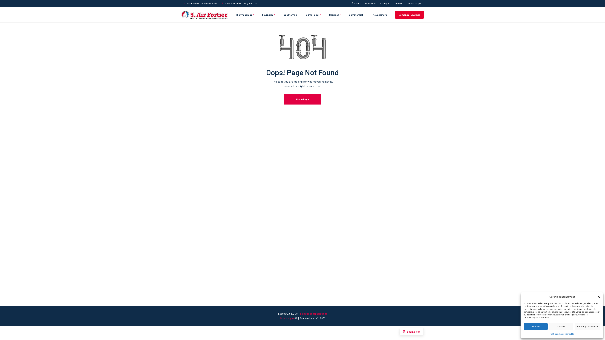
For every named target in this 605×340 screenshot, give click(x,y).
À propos (356, 3)
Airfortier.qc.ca (287, 318)
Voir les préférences (587, 326)
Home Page (302, 99)
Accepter (536, 326)
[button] (598, 296)
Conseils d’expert (414, 3)
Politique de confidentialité (562, 334)
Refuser (561, 326)
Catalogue (384, 3)
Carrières (398, 3)
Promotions (370, 3)
